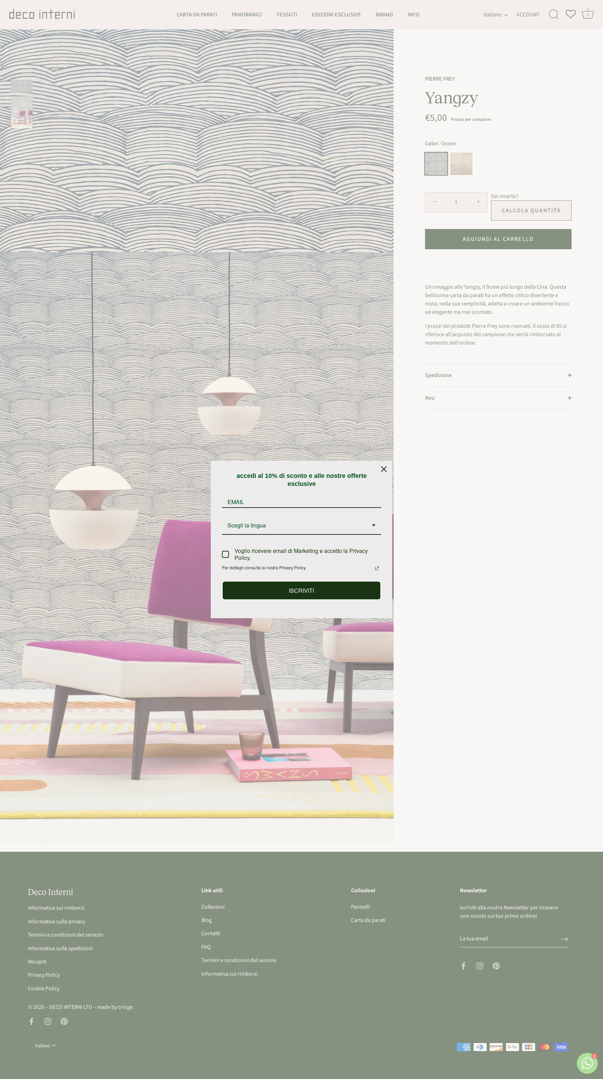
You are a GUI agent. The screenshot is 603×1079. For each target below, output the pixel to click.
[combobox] (301, 525)
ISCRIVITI (301, 590)
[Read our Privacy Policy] (377, 568)
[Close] (383, 469)
